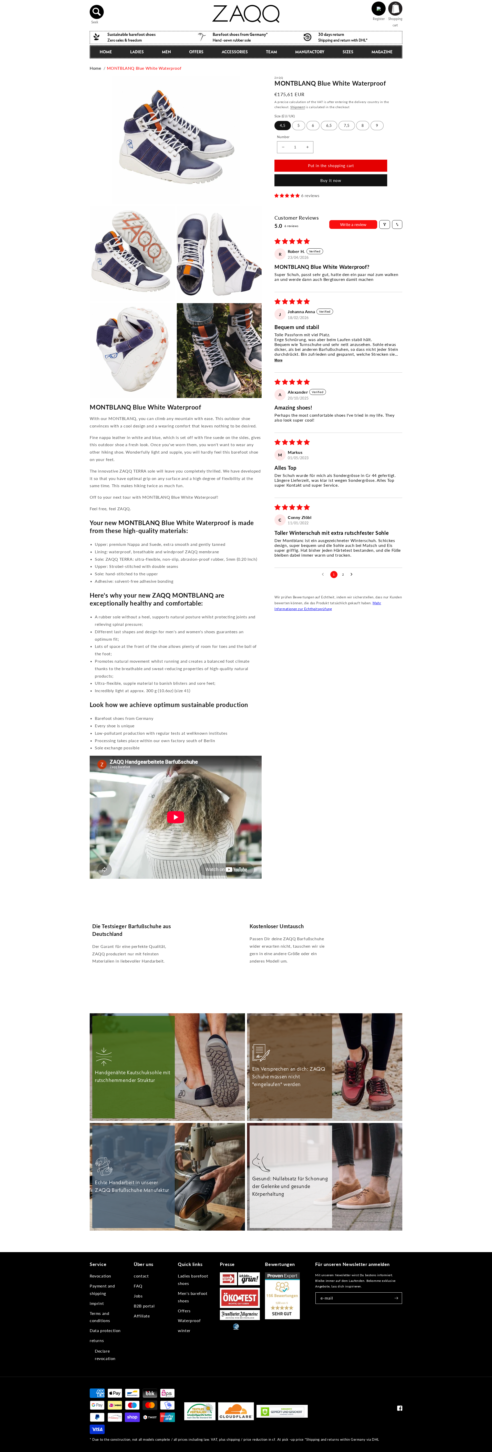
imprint (97, 1303)
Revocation (100, 1275)
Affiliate (142, 1315)
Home (106, 51)
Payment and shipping (102, 1289)
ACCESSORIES (235, 51)
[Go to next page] (353, 574)
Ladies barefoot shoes (193, 1279)
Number (283, 137)
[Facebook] (399, 1409)
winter (184, 1330)
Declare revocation (105, 1354)
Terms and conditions (100, 1317)
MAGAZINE (382, 51)
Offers (184, 1310)
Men (166, 51)
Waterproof (189, 1320)
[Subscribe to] (396, 1298)
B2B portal (144, 1305)
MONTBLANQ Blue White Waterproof (144, 68)
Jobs (138, 1295)
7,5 (347, 125)
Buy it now (330, 180)
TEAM (271, 51)
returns (97, 1340)
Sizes (348, 51)
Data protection (105, 1330)
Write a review (353, 224)
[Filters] (384, 224)
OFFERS (196, 51)
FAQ (138, 1285)
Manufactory (309, 51)
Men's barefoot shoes (192, 1297)
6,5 (329, 125)
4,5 (282, 125)
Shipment (297, 107)
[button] (96, 11)
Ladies (137, 51)
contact (141, 1275)
